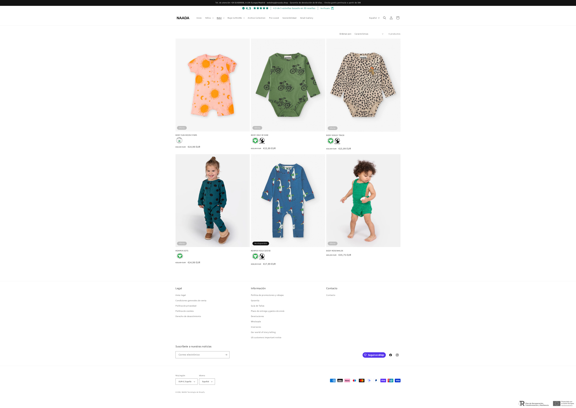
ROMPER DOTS (182, 251)
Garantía (255, 300)
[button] (209, 18)
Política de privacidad (186, 305)
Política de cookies (185, 311)
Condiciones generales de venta (191, 300)
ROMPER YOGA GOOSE (261, 251)
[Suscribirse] (226, 354)
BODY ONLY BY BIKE (259, 135)
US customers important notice (266, 337)
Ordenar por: (345, 33)
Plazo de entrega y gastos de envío (268, 311)
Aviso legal (181, 295)
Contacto (330, 295)
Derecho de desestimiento (188, 316)
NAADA (184, 392)
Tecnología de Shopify (196, 392)
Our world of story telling (263, 332)
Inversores (256, 327)
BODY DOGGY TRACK (335, 135)
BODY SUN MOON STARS (186, 135)
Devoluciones (257, 316)
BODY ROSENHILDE (334, 251)
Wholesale (256, 321)
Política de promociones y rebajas (267, 295)
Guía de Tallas (257, 305)
